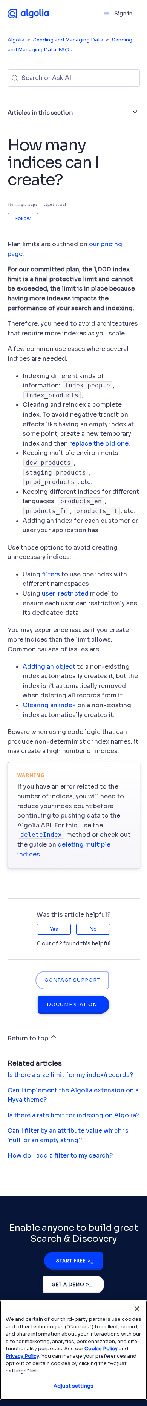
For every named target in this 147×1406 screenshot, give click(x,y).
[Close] (137, 1308)
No (93, 929)
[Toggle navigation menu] (106, 13)
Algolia (16, 40)
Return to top (29, 1038)
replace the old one (99, 443)
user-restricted (65, 593)
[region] (73, 1350)
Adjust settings (73, 1386)
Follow (23, 218)
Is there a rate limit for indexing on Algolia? (73, 1115)
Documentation (72, 1005)
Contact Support (72, 980)
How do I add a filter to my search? (60, 1155)
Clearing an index (49, 705)
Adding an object (49, 667)
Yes (54, 929)
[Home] (28, 13)
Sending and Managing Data (68, 40)
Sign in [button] (123, 13)
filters (51, 574)
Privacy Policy (22, 1356)
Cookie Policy (101, 1348)
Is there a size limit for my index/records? (70, 1075)
